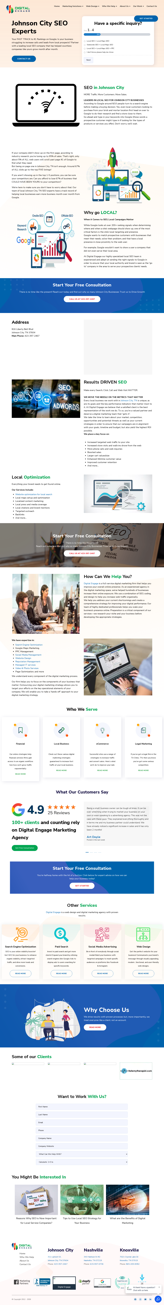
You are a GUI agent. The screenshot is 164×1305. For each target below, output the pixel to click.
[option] (118, 820)
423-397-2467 (60, 1264)
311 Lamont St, (54, 1257)
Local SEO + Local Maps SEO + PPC (100, 48)
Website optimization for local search (33, 494)
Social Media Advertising (102, 946)
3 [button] (95, 852)
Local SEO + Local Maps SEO (98, 41)
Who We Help (27, 1257)
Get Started (146, 18)
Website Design (23, 658)
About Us (24, 1261)
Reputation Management (27, 661)
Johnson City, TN (129, 400)
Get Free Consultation (24, 848)
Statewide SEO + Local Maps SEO (100, 45)
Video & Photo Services (27, 668)
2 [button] (91, 852)
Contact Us (23, 58)
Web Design (143, 946)
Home (22, 1253)
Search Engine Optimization (29, 644)
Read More (20, 774)
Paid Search (61, 946)
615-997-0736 (96, 1264)
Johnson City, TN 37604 (58, 1260)
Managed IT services (25, 664)
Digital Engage (91, 583)
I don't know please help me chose (100, 52)
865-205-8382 (133, 1264)
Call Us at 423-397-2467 (82, 299)
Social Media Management (28, 654)
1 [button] (87, 852)
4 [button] (99, 852)
